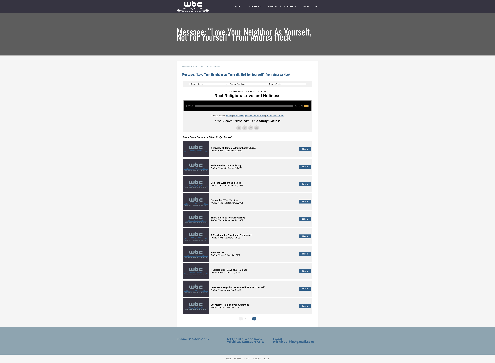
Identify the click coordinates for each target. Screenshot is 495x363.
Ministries (237, 359)
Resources (257, 359)
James (229, 116)
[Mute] (302, 106)
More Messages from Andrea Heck (249, 116)
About (228, 359)
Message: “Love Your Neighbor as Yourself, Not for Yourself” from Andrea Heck (236, 74)
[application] (247, 106)
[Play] (186, 106)
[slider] (244, 106)
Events (266, 359)
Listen (305, 149)
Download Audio (276, 116)
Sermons (247, 359)
